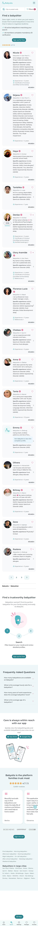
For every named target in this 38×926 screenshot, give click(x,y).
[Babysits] (7, 3)
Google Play (26, 737)
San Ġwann (23, 871)
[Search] (3, 9)
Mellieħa (15, 876)
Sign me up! (19, 837)
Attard (21, 876)
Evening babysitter (24, 854)
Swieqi (31, 871)
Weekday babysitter (25, 859)
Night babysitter (7, 856)
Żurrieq (4, 878)
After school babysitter (10, 859)
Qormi (4, 871)
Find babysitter (7, 851)
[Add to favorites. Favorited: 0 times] (32, 52)
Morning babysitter (20, 851)
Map (20, 917)
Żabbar (10, 871)
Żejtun (9, 876)
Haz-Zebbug (29, 876)
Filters (31, 9)
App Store (13, 737)
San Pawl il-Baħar (8, 868)
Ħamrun (20, 878)
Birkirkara (18, 868)
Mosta (25, 868)
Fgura (26, 873)
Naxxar (16, 871)
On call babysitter (21, 856)
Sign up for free (19, 40)
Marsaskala (12, 878)
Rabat (32, 873)
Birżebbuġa (19, 873)
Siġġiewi (27, 878)
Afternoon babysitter (9, 854)
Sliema (30, 868)
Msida (12, 873)
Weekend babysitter (9, 861)
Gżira (4, 876)
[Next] (26, 577)
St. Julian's (5, 873)
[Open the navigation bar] (34, 3)
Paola (33, 878)
